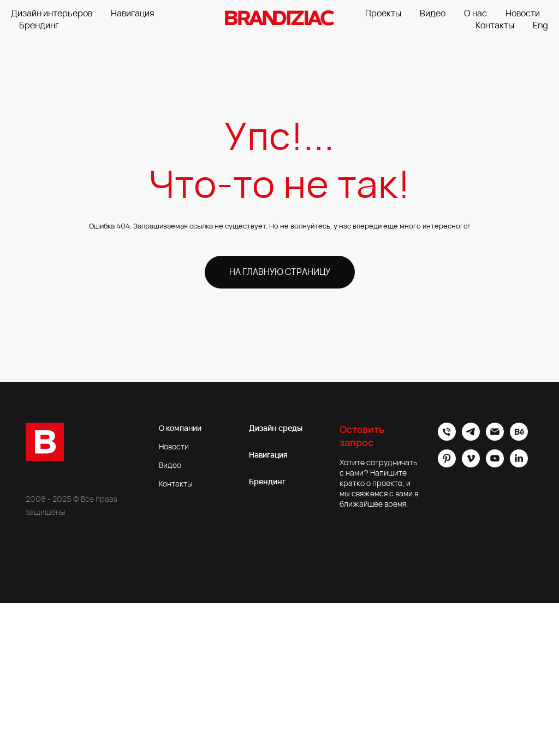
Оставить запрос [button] (362, 436)
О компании (180, 428)
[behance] (519, 437)
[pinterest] (447, 464)
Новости (523, 13)
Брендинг (39, 25)
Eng (540, 25)
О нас (475, 13)
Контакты (494, 25)
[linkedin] (519, 464)
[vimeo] (471, 464)
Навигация (132, 13)
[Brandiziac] (471, 437)
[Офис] (447, 437)
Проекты (383, 13)
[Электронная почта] (495, 437)
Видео (432, 13)
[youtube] (495, 464)
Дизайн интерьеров (51, 13)
